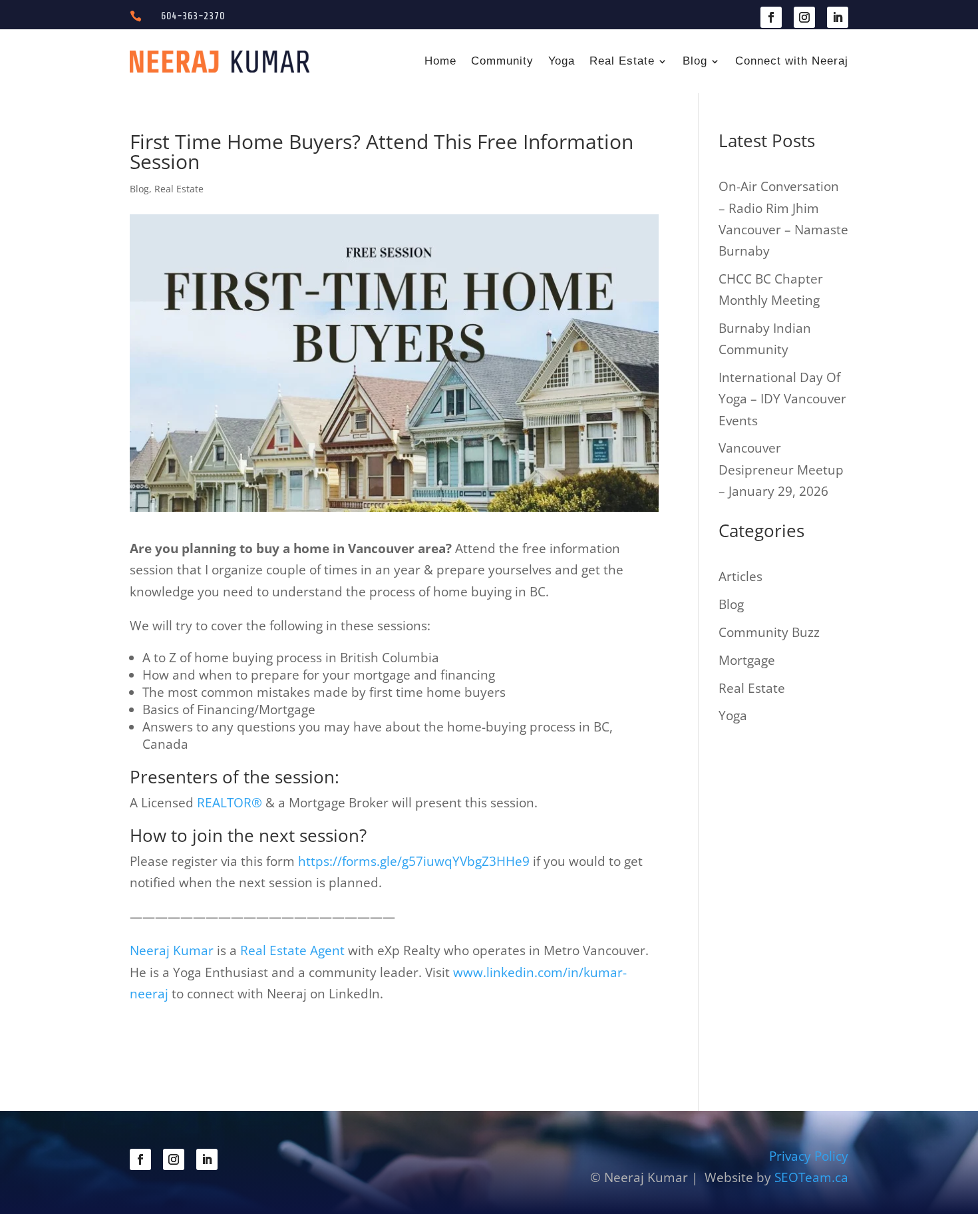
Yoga (561, 61)
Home (440, 61)
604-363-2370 (193, 16)
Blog (695, 61)
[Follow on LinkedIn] (837, 17)
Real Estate (622, 61)
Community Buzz (769, 632)
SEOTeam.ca (811, 1177)
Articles (740, 576)
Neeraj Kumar (173, 950)
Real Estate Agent (292, 950)
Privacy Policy (808, 1156)
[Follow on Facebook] (771, 17)
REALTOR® (229, 802)
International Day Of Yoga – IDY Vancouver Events (782, 399)
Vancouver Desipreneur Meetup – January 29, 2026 (781, 469)
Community (502, 61)
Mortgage (747, 660)
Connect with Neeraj (791, 61)
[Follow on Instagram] (804, 17)
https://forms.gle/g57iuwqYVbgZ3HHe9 (414, 861)
